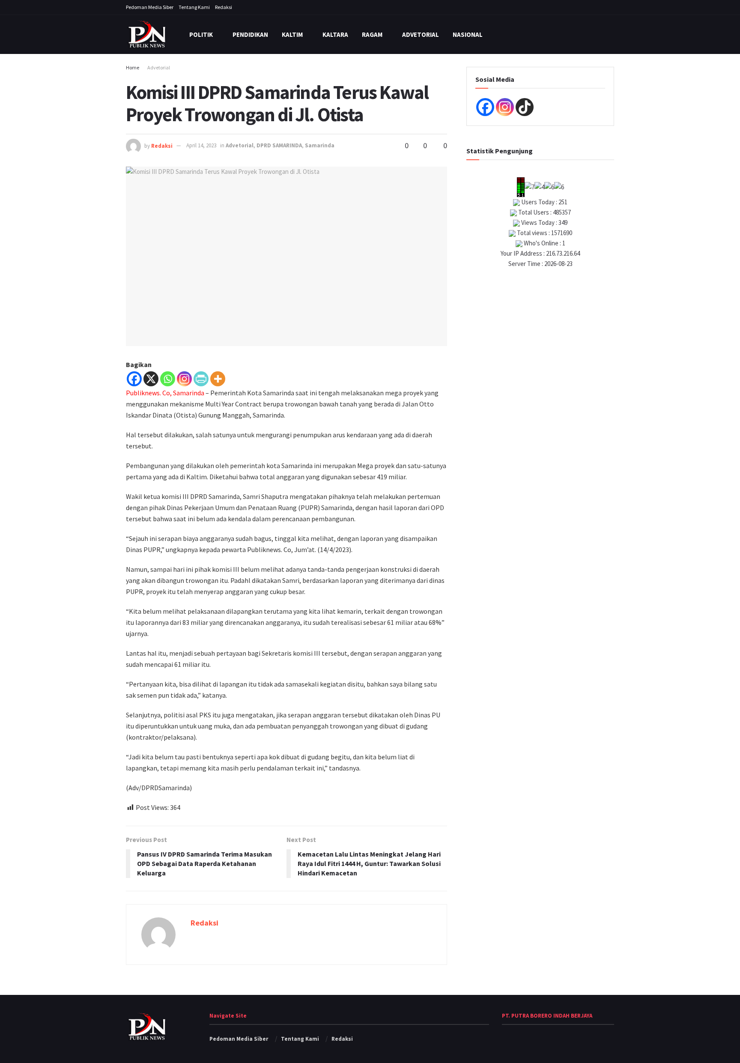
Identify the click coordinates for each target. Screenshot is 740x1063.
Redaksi (223, 7)
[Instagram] (184, 378)
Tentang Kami (194, 7)
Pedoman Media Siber (149, 7)
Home (132, 67)
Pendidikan (250, 34)
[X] (150, 378)
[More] (217, 378)
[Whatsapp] (167, 378)
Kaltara (335, 34)
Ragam (372, 34)
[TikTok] (525, 107)
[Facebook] (134, 378)
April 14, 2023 (201, 145)
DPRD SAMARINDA (279, 145)
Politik (201, 34)
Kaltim (292, 34)
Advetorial (420, 34)
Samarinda (319, 145)
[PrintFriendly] (201, 378)
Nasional (468, 34)
